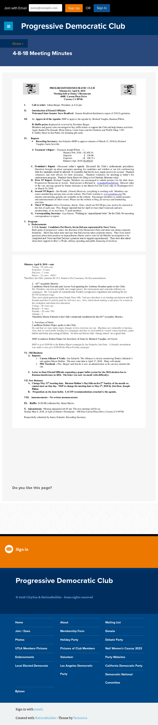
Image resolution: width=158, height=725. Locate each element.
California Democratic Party (123, 665)
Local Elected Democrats (31, 665)
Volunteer (66, 657)
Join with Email (15, 8)
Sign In (102, 8)
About (64, 622)
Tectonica (80, 717)
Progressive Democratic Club (73, 26)
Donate (110, 631)
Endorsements (24, 657)
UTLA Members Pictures (31, 648)
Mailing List (113, 622)
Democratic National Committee (119, 678)
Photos (19, 640)
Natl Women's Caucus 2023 (123, 648)
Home (18, 43)
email (38, 709)
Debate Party (114, 640)
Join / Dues (22, 631)
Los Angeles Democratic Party (76, 670)
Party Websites (115, 657)
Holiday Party (69, 640)
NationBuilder (45, 717)
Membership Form (72, 631)
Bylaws (20, 691)
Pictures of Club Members (77, 648)
